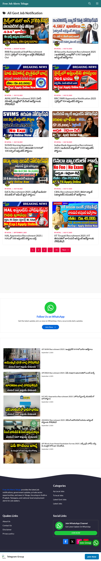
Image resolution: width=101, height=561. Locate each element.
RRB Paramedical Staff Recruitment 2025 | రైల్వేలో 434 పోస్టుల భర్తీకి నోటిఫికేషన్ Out (25, 54)
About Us (6, 521)
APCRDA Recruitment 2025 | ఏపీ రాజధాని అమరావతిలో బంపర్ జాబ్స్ (68, 373)
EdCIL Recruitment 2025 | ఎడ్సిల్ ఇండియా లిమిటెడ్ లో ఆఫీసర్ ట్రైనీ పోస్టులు (25, 193)
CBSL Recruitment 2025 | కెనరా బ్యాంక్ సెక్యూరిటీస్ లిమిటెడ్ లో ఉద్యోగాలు (73, 193)
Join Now (91, 556)
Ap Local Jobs (58, 491)
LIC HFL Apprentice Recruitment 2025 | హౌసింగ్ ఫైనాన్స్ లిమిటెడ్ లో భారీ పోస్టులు (68, 397)
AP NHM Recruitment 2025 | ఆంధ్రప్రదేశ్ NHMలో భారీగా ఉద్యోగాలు (67, 349)
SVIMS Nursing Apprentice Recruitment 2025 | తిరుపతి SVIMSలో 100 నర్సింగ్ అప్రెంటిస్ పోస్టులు (24, 148)
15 (56, 250)
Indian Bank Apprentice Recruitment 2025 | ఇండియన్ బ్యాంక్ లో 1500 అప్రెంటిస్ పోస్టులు (74, 148)
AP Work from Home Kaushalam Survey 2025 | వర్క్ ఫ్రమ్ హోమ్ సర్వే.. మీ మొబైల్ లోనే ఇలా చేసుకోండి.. (69, 444)
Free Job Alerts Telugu (15, 3)
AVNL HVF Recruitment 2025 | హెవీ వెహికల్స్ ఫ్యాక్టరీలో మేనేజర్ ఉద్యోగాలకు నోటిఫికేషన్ (23, 101)
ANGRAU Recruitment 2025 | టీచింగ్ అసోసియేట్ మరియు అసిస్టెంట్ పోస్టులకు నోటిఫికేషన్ (67, 421)
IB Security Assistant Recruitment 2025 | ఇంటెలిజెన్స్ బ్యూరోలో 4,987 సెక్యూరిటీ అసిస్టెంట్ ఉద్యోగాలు (75, 54)
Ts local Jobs (58, 495)
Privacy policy (8, 534)
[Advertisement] (50, 274)
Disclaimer (7, 529)
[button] (89, 3)
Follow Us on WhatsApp (50, 316)
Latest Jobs (57, 503)
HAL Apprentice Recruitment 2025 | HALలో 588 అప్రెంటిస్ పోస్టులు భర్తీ (23, 237)
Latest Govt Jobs (59, 499)
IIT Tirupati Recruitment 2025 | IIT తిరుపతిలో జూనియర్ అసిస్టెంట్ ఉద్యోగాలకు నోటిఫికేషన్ (74, 238)
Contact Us (7, 525)
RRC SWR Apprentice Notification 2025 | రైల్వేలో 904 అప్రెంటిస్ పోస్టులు (75, 100)
